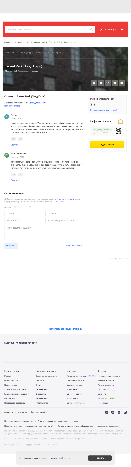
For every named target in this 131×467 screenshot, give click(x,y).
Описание (9, 52)
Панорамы (103, 403)
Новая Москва (11, 380)
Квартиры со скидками (46, 376)
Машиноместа (10, 398)
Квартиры (40, 380)
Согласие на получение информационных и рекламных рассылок (87, 426)
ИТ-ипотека (72, 389)
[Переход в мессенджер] (125, 412)
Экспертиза (103, 394)
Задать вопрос (53, 52)
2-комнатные (41, 394)
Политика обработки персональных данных (58, 421)
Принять (100, 458)
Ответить (15, 145)
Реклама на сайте (39, 412)
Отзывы (39, 52)
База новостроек (25, 42)
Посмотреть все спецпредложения (65, 329)
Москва (37, 42)
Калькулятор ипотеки (80, 376)
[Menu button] (119, 17)
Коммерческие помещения (16, 394)
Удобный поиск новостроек (21, 29)
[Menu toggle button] (125, 17)
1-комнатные (41, 389)
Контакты (22, 412)
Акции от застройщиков (15, 389)
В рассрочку (72, 398)
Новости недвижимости (109, 376)
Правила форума (74, 245)
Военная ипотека (74, 385)
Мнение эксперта (106, 380)
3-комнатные (41, 398)
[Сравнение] (94, 83)
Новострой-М (10, 42)
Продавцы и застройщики (16, 403)
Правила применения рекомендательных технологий (28, 426)
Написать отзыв (12, 106)
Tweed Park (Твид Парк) (58, 42)
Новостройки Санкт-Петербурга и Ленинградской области (30, 444)
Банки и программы (76, 403)
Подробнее (66, 458)
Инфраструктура (25, 52)
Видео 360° (106, 398)
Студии (39, 385)
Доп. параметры (108, 29)
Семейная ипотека (75, 380)
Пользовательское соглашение (18, 421)
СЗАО (44, 42)
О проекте (8, 412)
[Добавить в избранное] (101, 83)
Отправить (11, 245)
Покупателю (103, 389)
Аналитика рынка (106, 385)
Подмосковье (10, 385)
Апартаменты (42, 403)
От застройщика (74, 394)
